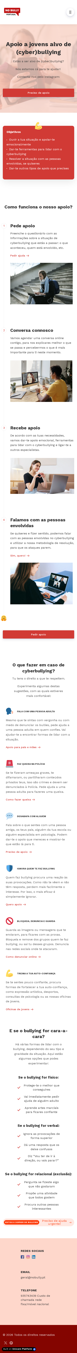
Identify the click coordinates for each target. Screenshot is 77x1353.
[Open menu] (70, 12)
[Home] (13, 12)
